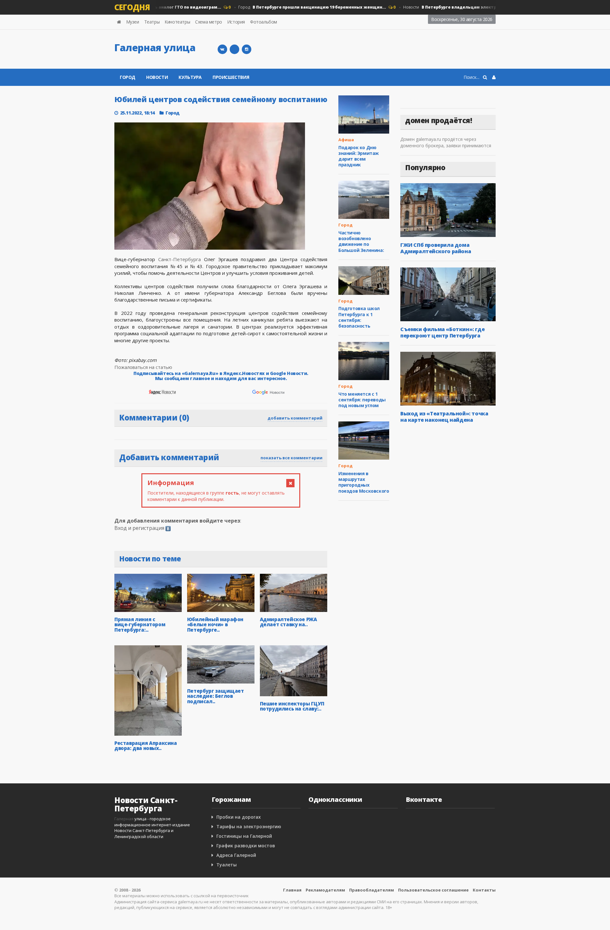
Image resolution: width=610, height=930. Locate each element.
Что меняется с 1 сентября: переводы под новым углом (362, 399)
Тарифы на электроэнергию (248, 826)
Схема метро (208, 22)
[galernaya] (246, 49)
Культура (190, 77)
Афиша (346, 139)
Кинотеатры (177, 22)
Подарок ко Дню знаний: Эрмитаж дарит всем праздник (358, 156)
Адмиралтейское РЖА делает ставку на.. (288, 622)
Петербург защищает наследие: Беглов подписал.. (215, 696)
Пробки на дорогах (238, 817)
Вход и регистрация (139, 527)
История (236, 22)
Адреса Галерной (236, 855)
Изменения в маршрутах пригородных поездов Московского (363, 482)
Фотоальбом (263, 22)
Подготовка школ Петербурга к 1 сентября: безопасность (359, 317)
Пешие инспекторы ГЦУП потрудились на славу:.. (292, 706)
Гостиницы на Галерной (244, 836)
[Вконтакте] (222, 49)
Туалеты (226, 865)
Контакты (484, 890)
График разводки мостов (245, 846)
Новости (475, 7)
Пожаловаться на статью (143, 367)
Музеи (132, 22)
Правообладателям (371, 890)
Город (301, 7)
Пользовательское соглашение (433, 890)
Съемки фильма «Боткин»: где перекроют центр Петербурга (442, 332)
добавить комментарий (295, 418)
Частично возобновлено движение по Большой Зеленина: (361, 241)
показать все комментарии (291, 458)
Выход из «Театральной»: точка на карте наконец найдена (444, 416)
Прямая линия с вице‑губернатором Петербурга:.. (139, 624)
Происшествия (231, 77)
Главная (292, 890)
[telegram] (234, 49)
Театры (152, 22)
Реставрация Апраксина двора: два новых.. (145, 746)
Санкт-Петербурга (179, 259)
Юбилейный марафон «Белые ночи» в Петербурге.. (215, 624)
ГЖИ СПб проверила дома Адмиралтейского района (435, 248)
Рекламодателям (325, 890)
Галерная (123, 819)
